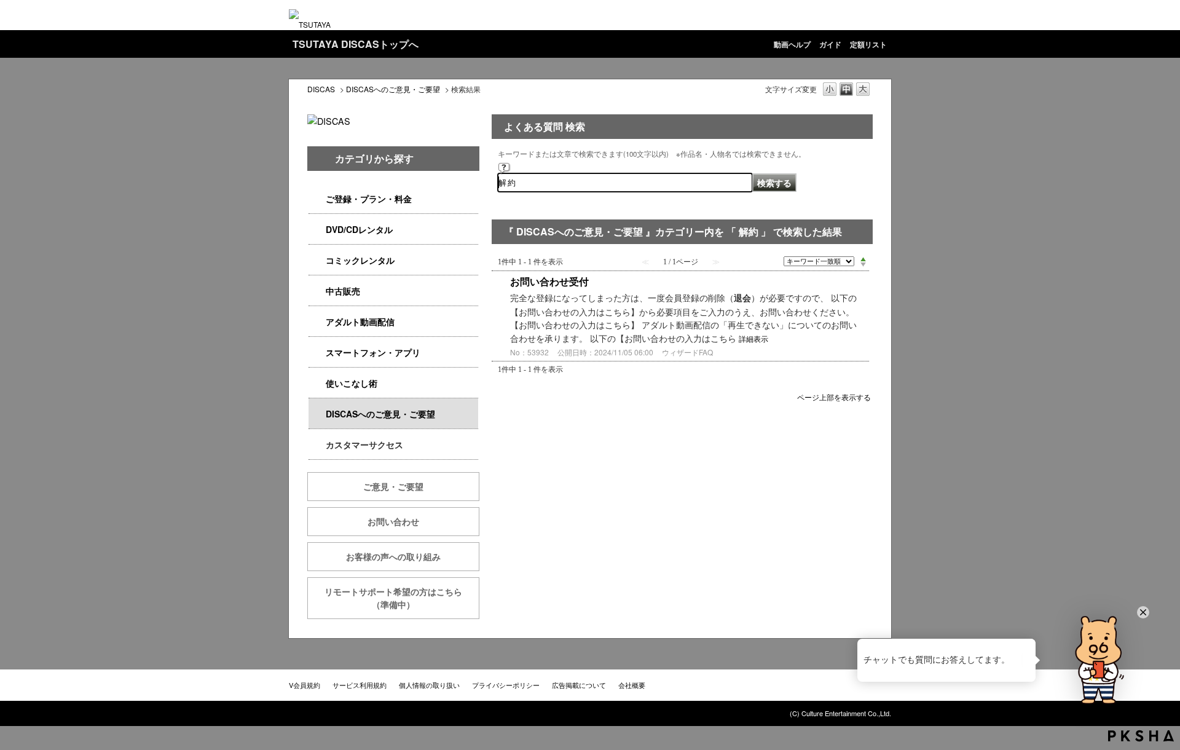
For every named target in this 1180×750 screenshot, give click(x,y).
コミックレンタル (360, 260)
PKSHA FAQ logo (1141, 736)
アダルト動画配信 (360, 321)
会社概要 (631, 685)
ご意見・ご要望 (393, 486)
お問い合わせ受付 (549, 281)
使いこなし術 (351, 383)
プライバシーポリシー (506, 685)
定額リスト (868, 44)
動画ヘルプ (792, 44)
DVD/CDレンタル (359, 229)
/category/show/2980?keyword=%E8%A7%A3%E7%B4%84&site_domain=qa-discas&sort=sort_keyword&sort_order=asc (317, 229)
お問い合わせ (393, 521)
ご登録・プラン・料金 (369, 198)
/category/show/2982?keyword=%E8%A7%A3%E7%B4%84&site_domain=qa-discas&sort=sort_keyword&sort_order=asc (317, 352)
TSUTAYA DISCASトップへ (356, 44)
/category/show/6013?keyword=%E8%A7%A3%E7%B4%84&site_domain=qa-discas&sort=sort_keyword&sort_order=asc (317, 291)
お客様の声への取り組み (393, 556)
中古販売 (343, 291)
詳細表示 (753, 339)
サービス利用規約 (359, 685)
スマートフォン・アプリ (373, 352)
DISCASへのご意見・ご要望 (393, 89)
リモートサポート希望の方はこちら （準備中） (401, 597)
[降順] (863, 264)
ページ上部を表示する (834, 396)
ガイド (830, 44)
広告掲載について (579, 685)
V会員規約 (304, 685)
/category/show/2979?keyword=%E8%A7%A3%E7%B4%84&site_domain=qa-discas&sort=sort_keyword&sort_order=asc (317, 198)
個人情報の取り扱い (429, 685)
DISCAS (321, 89)
